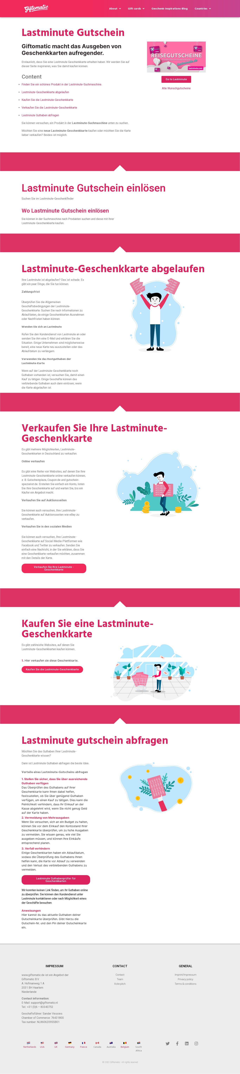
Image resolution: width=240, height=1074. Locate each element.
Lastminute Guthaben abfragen (40, 115)
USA (42, 1047)
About (113, 8)
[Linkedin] (187, 1043)
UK (55, 1047)
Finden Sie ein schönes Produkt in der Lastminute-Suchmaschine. (62, 84)
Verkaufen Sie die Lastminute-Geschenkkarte (49, 107)
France (83, 1047)
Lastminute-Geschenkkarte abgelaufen (45, 92)
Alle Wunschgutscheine (176, 88)
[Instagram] (196, 1043)
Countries (201, 8)
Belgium (125, 1047)
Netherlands (29, 1047)
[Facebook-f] (177, 1043)
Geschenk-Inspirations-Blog (169, 8)
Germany (69, 1047)
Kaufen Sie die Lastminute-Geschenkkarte (47, 100)
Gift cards (134, 8)
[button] (176, 79)
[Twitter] (167, 1043)
